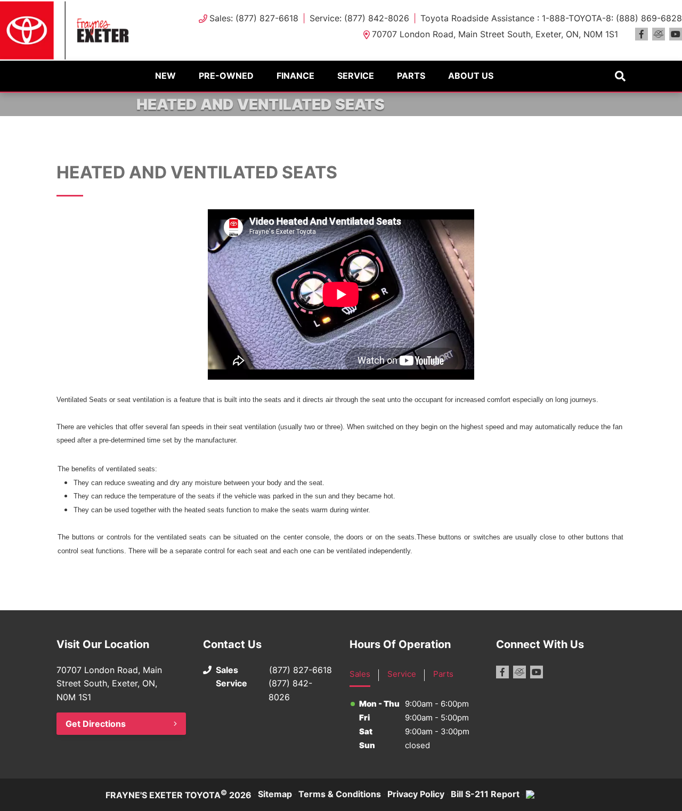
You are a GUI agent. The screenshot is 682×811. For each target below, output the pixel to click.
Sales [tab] (360, 674)
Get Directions (96, 723)
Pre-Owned (226, 75)
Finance (295, 75)
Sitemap (275, 794)
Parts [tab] (443, 674)
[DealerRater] (658, 34)
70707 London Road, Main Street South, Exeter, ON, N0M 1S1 (495, 34)
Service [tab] (401, 674)
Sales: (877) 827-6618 (253, 18)
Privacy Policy (415, 794)
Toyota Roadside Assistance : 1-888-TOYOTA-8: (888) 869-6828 (551, 18)
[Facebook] (641, 34)
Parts (411, 75)
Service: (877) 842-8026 (359, 18)
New (165, 75)
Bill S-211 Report (485, 794)
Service (355, 75)
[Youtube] (675, 34)
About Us (470, 75)
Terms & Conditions (339, 794)
